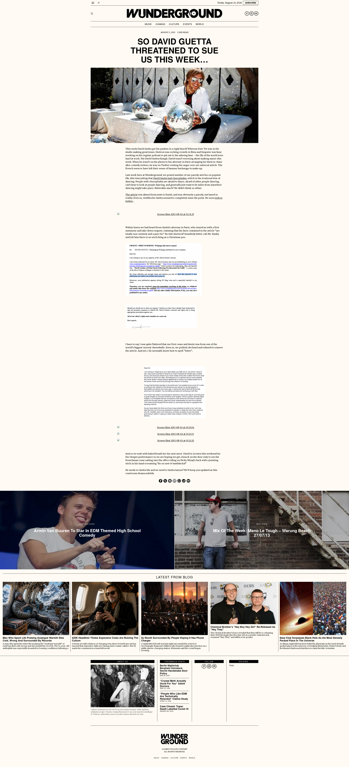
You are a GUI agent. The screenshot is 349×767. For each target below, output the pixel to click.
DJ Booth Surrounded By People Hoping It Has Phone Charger (172, 639)
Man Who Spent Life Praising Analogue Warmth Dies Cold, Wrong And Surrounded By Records (33, 639)
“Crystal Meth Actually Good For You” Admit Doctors (173, 683)
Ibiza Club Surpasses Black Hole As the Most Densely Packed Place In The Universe (311, 639)
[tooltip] (247, 13)
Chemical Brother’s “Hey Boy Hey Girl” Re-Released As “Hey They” (242, 628)
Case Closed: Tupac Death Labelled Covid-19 (174, 707)
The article (131, 194)
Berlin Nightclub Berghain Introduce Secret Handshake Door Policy (174, 669)
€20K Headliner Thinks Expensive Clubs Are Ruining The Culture (105, 639)
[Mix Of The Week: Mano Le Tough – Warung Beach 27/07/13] (262, 530)
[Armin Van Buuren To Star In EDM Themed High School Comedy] (87, 530)
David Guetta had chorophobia (169, 178)
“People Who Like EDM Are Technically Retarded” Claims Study (174, 696)
